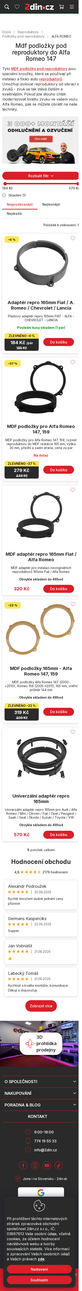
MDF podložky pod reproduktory (39, 68)
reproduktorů (50, 79)
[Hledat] (6, 7)
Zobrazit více (41, 1006)
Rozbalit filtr (38, 176)
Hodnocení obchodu (41, 861)
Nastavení (39, 1269)
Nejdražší (14, 213)
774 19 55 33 (45, 1141)
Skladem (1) (17, 195)
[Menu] (71, 7)
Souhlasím (39, 1280)
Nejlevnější (51, 204)
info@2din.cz (45, 1150)
